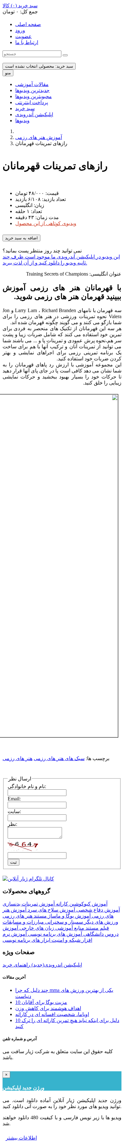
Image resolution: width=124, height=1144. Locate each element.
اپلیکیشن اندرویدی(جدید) (56, 964)
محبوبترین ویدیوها (33, 96)
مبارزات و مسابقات (23, 922)
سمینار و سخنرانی (63, 922)
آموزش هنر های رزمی (38, 137)
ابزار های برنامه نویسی (26, 940)
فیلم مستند (96, 928)
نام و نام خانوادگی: (27, 786)
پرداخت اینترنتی (31, 102)
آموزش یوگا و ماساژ (69, 916)
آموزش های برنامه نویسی (54, 934)
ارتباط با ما (26, 42)
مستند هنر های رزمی (25, 916)
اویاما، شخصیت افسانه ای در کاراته (52, 1014)
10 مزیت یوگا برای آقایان (41, 1002)
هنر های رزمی (17, 758)
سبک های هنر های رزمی (59, 758)
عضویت (23, 36)
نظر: (12, 824)
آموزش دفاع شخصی (97, 910)
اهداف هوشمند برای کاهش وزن (48, 1008)
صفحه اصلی (28, 24)
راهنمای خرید (16, 964)
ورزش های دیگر (100, 922)
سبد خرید (25, 108)
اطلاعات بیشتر (21, 1138)
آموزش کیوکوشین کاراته (81, 904)
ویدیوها (22, 120)
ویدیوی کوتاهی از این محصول (45, 223)
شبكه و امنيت (65, 940)
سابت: (14, 811)
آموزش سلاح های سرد (50, 910)
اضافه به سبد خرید (21, 238)
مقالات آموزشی (32, 84)
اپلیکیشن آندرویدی (34, 114)
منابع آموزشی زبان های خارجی (51, 928)
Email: (14, 798)
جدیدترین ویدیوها (32, 90)
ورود (20, 30)
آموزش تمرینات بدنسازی (29, 904)
